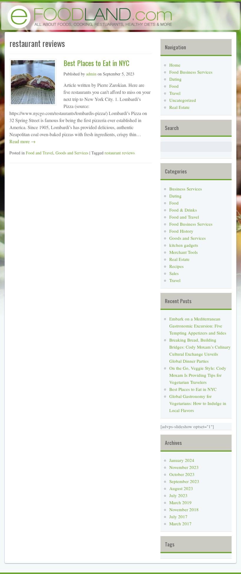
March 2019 (180, 502)
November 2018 (184, 509)
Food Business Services (190, 72)
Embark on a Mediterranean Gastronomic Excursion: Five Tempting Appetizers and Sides (197, 326)
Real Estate (179, 107)
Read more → (22, 141)
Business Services (185, 189)
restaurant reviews (120, 153)
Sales (174, 273)
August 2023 (181, 488)
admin (91, 74)
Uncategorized (182, 100)
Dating (175, 79)
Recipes (176, 266)
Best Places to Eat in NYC (96, 63)
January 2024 (181, 460)
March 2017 (180, 523)
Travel (174, 93)
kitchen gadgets (183, 245)
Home (174, 65)
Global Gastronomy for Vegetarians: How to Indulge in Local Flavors (197, 403)
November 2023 (184, 467)
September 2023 (184, 481)
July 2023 (178, 495)
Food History (181, 231)
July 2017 (178, 516)
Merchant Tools (183, 252)
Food (174, 86)
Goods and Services (72, 153)
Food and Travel (39, 153)
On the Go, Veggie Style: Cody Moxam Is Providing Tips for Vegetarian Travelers (197, 375)
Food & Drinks (183, 210)
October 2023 (182, 474)
